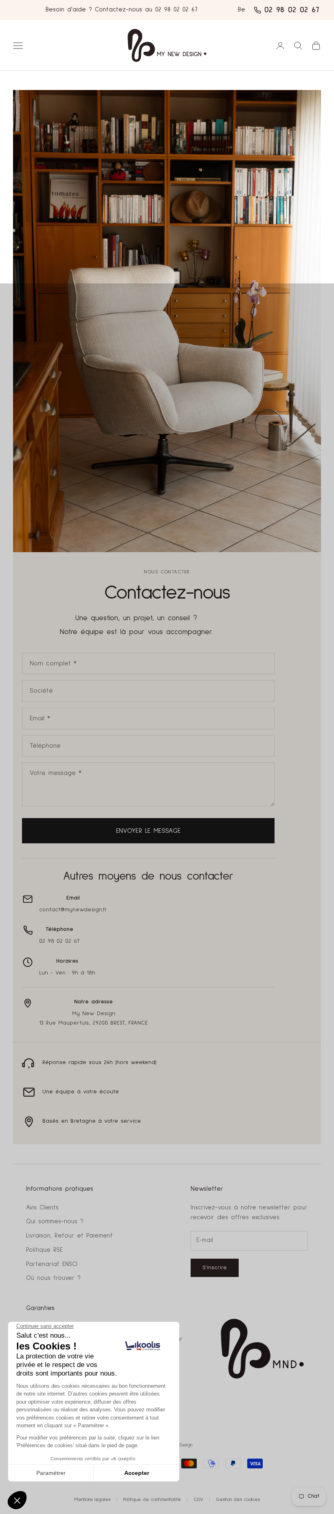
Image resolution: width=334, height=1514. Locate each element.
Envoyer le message (148, 830)
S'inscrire (214, 1267)
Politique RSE (44, 1250)
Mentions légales (92, 1499)
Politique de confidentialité (152, 1499)
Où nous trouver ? (53, 1278)
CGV (198, 1499)
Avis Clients (42, 1208)
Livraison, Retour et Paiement (69, 1236)
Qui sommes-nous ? (55, 1221)
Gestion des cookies (238, 1499)
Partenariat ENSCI (51, 1264)
